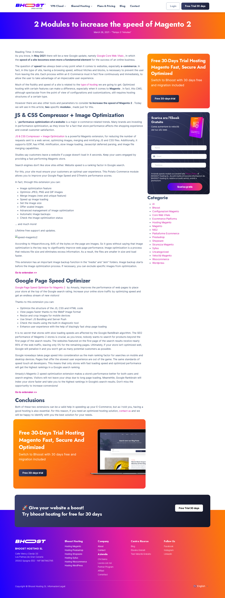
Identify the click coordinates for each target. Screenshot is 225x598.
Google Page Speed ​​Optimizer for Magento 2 (40, 287)
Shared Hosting (80, 6)
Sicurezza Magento (163, 244)
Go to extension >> (26, 272)
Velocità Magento (162, 255)
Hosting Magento (161, 222)
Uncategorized (160, 251)
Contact (135, 6)
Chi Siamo (102, 559)
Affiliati (101, 570)
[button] (195, 6)
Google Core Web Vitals (110, 55)
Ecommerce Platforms (164, 218)
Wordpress (158, 262)
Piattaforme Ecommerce (165, 233)
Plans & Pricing (106, 6)
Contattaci (103, 574)
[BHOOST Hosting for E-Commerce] (30, 6)
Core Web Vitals (161, 215)
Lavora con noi (105, 563)
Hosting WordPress (74, 565)
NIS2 (155, 229)
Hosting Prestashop (74, 550)
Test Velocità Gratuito (141, 554)
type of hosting (89, 84)
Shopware (157, 240)
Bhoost (156, 207)
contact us (125, 410)
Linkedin (168, 554)
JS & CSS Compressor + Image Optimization (39, 136)
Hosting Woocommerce (76, 561)
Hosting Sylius (71, 557)
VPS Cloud (57, 6)
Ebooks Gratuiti (138, 550)
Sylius (155, 248)
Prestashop (158, 237)
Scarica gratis (185, 186)
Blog (122, 6)
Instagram (168, 550)
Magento (157, 226)
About (100, 546)
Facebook (168, 546)
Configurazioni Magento (165, 211)
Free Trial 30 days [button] (189, 508)
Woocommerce (160, 259)
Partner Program (105, 566)
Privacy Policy (191, 173)
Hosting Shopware (73, 554)
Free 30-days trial (32, 472)
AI (153, 203)
